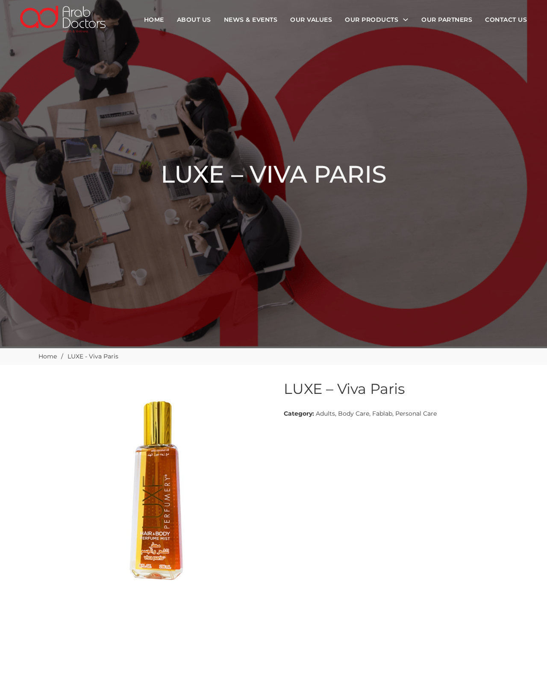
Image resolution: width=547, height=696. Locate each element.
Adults (325, 413)
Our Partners (446, 19)
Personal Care (416, 413)
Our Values (311, 19)
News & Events (251, 19)
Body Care (353, 413)
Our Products (371, 19)
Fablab (382, 413)
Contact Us (506, 19)
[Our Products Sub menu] (406, 20)
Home (154, 19)
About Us (194, 19)
